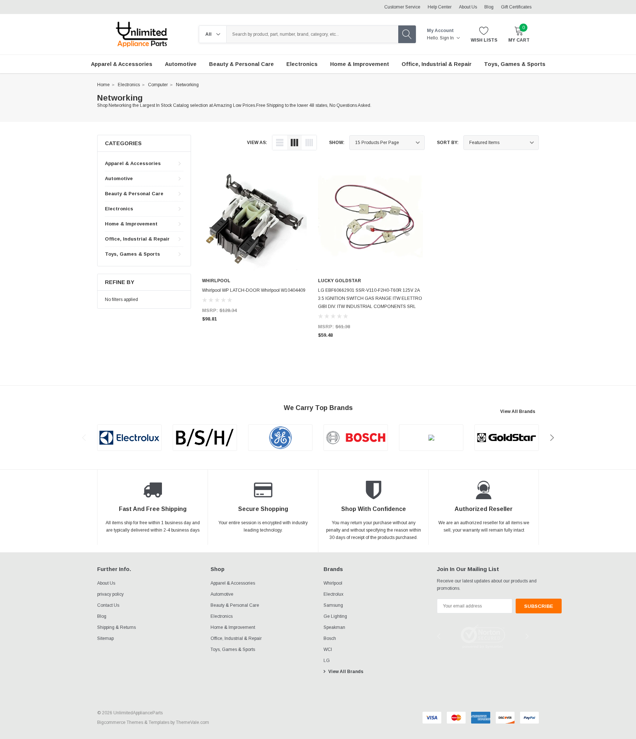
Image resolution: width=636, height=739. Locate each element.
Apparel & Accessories (133, 163)
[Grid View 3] (294, 142)
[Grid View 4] (309, 142)
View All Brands (517, 411)
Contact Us (108, 605)
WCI (328, 649)
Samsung (333, 605)
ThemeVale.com (192, 722)
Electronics (129, 84)
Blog (489, 7)
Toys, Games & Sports (132, 254)
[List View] (279, 142)
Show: (336, 142)
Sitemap (105, 638)
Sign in (447, 38)
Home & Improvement (131, 224)
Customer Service (402, 7)
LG (327, 660)
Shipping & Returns (116, 627)
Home (103, 84)
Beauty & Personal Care (134, 193)
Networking (187, 84)
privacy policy (110, 594)
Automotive (119, 178)
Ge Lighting (335, 616)
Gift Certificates (516, 7)
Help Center (440, 7)
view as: (257, 142)
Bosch (330, 638)
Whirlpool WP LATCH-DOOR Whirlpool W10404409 (253, 290)
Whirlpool (333, 583)
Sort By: (448, 142)
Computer (158, 84)
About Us (468, 7)
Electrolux (333, 594)
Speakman (334, 627)
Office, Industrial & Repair (137, 239)
